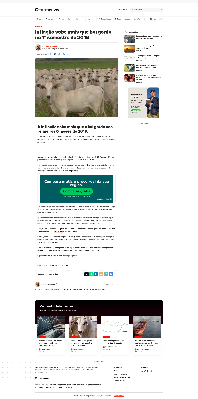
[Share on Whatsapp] (91, 274)
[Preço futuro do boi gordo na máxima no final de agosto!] (129, 68)
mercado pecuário (61, 265)
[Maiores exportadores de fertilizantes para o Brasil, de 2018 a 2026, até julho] (147, 327)
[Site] (112, 284)
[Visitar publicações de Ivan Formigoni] (38, 47)
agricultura (63, 387)
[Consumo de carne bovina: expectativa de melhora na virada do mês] (129, 78)
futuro (70, 387)
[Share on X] (55, 54)
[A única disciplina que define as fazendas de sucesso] (129, 49)
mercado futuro (51, 387)
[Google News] (119, 9)
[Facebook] (115, 284)
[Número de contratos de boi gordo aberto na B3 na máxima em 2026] (51, 327)
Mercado (39, 26)
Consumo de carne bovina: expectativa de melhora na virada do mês (148, 77)
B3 (86, 384)
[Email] (101, 274)
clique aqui (80, 168)
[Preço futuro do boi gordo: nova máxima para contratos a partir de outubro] (83, 327)
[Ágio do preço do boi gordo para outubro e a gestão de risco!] (129, 58)
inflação (51, 265)
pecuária (80, 384)
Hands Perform (119, 396)
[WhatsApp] (126, 9)
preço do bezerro (94, 384)
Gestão (138, 50)
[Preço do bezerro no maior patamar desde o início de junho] (129, 39)
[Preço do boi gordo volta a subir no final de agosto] (115, 327)
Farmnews (46, 256)
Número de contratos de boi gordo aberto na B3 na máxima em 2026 (50, 343)
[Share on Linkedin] (96, 274)
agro (74, 384)
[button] (144, 19)
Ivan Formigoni (51, 46)
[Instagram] (121, 9)
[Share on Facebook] (50, 54)
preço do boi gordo (64, 384)
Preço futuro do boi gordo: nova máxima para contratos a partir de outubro (82, 343)
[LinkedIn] (124, 9)
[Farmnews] (47, 10)
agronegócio (39, 387)
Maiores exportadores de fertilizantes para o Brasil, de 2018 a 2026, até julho (146, 343)
